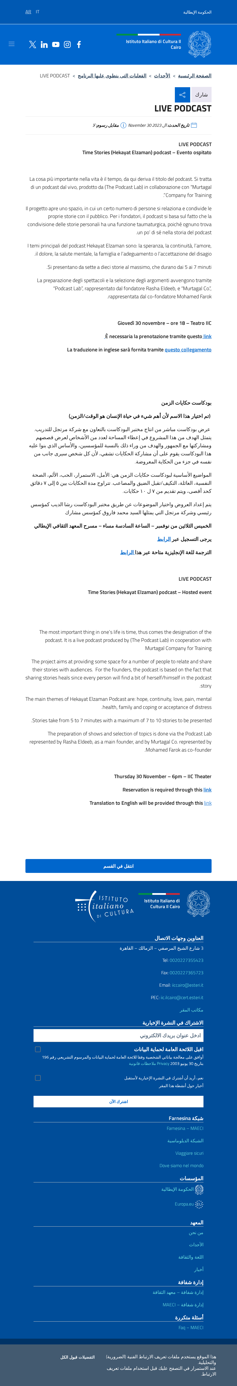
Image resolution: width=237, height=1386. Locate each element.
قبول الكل (68, 1357)
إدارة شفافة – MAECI (183, 1304)
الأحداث (162, 75)
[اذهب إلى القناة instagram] (66, 43)
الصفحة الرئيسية (195, 75)
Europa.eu (185, 1203)
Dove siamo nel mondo (181, 1165)
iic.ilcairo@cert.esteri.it (182, 997)
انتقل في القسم (118, 865)
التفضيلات (87, 1357)
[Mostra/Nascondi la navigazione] (11, 43)
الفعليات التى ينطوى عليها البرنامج (112, 75)
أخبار (198, 1269)
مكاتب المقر (191, 1009)
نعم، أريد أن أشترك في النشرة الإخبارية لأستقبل (163, 1078)
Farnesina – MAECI (185, 1128)
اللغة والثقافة (190, 1256)
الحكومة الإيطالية (197, 12)
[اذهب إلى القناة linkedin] (43, 43)
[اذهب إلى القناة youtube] (54, 43)
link (208, 803)
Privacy (163, 1063)
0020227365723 (186, 972)
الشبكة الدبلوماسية (185, 1140)
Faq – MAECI (191, 1327)
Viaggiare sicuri (189, 1153)
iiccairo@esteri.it (187, 984)
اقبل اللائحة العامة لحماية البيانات (168, 1049)
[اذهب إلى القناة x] (31, 43)
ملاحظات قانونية (142, 1063)
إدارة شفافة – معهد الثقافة (178, 1292)
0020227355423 (186, 960)
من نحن (196, 1232)
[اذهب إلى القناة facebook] (77, 43)
